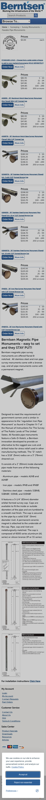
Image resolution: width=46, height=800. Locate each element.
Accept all (23, 774)
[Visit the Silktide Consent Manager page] (37, 791)
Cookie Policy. (18, 767)
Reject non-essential (23, 782)
